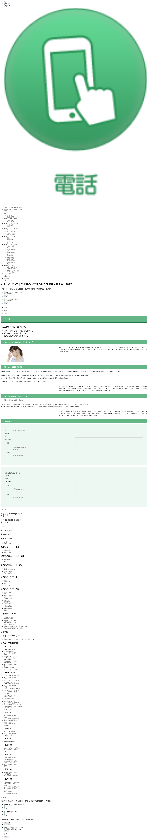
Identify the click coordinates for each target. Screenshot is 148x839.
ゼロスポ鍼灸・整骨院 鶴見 (11, 683)
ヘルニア (9, 241)
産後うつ (9, 254)
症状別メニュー (8, 310)
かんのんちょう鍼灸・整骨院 (12, 688)
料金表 (5, 211)
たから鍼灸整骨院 (9, 651)
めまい (8, 264)
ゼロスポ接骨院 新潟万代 (11, 775)
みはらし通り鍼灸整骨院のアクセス (13, 207)
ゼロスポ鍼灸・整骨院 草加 (11, 719)
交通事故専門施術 (12, 267)
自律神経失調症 (11, 252)
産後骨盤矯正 (10, 217)
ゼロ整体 (9, 215)
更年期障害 (10, 255)
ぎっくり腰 (10, 242)
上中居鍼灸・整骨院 (9, 741)
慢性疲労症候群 (11, 249)
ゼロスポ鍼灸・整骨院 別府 (11, 782)
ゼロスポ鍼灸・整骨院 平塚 (11, 703)
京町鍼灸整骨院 (8, 696)
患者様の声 (7, 276)
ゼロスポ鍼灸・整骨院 (10, 649)
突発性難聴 (10, 225)
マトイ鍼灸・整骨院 (9, 695)
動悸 (8, 251)
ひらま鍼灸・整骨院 (9, 701)
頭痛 (8, 247)
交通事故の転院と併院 (13, 270)
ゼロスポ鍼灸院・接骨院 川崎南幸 (13, 706)
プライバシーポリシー (10, 280)
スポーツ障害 (10, 221)
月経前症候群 (10, 257)
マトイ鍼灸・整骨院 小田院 (11, 690)
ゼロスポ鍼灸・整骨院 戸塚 (11, 675)
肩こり (8, 230)
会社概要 (6, 278)
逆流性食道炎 (10, 259)
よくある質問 (7, 273)
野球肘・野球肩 (11, 233)
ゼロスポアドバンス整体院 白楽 (12, 704)
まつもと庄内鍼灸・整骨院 (11, 748)
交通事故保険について (13, 272)
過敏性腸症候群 (11, 262)
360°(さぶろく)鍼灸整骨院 (11, 731)
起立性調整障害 (11, 260)
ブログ (5, 275)
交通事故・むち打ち (12, 268)
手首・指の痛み (11, 234)
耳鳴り (8, 226)
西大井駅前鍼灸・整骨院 (10, 656)
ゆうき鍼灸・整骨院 (9, 682)
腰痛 (8, 238)
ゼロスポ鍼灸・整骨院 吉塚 (11, 787)
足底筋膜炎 (10, 220)
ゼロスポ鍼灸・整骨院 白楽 (11, 680)
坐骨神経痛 (10, 239)
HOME (5, 307)
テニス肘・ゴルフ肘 (12, 231)
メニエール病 (10, 246)
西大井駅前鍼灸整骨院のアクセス (13, 209)
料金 (2, 526)
